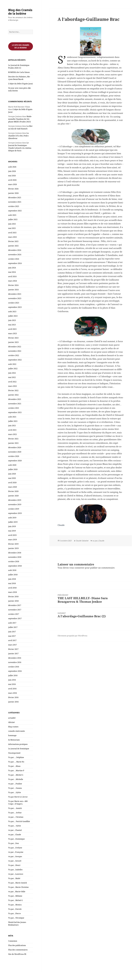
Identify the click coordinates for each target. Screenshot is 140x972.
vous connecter (76, 567)
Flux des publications (17, 945)
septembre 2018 (15, 566)
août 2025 (12, 215)
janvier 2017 (13, 653)
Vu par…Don (13, 843)
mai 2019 (12, 531)
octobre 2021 (13, 408)
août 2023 (12, 311)
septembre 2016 (15, 671)
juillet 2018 (13, 574)
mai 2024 (12, 272)
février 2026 (13, 189)
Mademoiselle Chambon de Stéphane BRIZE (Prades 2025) (20, 119)
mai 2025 (12, 228)
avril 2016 (12, 688)
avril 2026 (12, 180)
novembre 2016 (14, 662)
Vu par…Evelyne (15, 847)
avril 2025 (12, 232)
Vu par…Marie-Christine (18, 887)
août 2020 (12, 465)
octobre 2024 (13, 259)
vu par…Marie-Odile (16, 891)
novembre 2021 (14, 403)
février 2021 (13, 438)
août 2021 (12, 417)
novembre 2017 (14, 610)
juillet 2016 (13, 675)
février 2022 (13, 390)
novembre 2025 (14, 202)
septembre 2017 (15, 618)
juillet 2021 (13, 421)
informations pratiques (18, 744)
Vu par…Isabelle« (15, 869)
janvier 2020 (13, 495)
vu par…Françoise (15, 852)
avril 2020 (12, 482)
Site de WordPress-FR (17, 954)
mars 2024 (12, 281)
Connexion (12, 941)
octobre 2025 (13, 206)
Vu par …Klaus (14, 766)
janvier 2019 (13, 548)
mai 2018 (12, 583)
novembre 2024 (14, 254)
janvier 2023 (13, 342)
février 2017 (13, 649)
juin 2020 (12, 474)
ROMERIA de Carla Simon (19, 72)
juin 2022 (12, 373)
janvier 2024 (13, 289)
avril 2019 (12, 535)
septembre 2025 (15, 210)
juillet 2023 (13, 316)
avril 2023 (12, 329)
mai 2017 (12, 636)
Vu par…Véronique (16, 918)
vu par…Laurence (15, 874)
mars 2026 (12, 184)
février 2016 (13, 697)
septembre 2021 (15, 412)
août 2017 (12, 623)
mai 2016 (12, 684)
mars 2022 (12, 386)
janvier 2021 (13, 443)
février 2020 (13, 491)
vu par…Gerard (14, 861)
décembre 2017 (14, 605)
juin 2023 (12, 320)
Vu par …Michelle (15, 779)
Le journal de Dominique (18, 748)
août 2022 (12, 364)
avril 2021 (12, 430)
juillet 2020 (13, 469)
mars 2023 (12, 333)
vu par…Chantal (15, 830)
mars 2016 (12, 693)
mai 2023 (12, 324)
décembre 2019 (14, 500)
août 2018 (12, 570)
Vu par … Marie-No (16, 762)
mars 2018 (12, 592)
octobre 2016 (13, 667)
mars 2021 (12, 434)
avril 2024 (12, 276)
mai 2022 (12, 377)
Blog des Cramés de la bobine (20, 11)
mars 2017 (12, 645)
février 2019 (13, 544)
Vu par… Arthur (15, 812)
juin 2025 (12, 224)
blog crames (13, 726)
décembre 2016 (14, 658)
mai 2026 (12, 175)
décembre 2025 (14, 197)
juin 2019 (12, 526)
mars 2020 (12, 487)
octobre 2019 (13, 509)
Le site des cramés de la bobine (20, 46)
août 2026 (12, 167)
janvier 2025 (13, 246)
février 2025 (13, 241)
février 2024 (13, 285)
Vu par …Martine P (16, 770)
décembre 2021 (14, 399)
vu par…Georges (15, 856)
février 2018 (13, 596)
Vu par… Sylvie (14, 826)
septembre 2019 (15, 513)
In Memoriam (14, 740)
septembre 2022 (15, 360)
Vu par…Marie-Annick (17, 883)
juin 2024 (12, 267)
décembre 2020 (14, 447)
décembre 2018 (14, 552)
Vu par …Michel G (15, 775)
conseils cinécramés (16, 731)
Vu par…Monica (15, 904)
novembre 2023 (14, 298)
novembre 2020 (14, 452)
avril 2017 (12, 640)
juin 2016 (12, 680)
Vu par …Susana (15, 788)
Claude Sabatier (82, 540)
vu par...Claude (98, 540)
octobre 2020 (13, 456)
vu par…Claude (14, 834)
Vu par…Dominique (16, 839)
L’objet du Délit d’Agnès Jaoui (20, 83)
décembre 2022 (14, 346)
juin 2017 (12, 631)
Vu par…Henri (14, 865)
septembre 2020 (15, 460)
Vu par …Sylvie (14, 792)
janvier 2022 (13, 395)
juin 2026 (12, 171)
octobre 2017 (13, 614)
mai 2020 (12, 478)
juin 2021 (12, 425)
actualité (12, 718)
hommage (12, 735)
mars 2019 (12, 539)
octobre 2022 (13, 355)
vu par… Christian (15, 817)
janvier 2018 (13, 601)
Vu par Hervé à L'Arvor (18, 797)
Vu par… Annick (15, 808)
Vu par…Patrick (14, 909)
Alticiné (11, 722)
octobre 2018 (13, 561)
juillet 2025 (13, 219)
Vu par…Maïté (14, 878)
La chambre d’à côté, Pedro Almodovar (18, 136)
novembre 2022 (14, 351)
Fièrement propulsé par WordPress (72, 635)
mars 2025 (12, 237)
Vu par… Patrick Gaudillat (19, 821)
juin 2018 (12, 579)
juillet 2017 (13, 627)
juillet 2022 (13, 368)
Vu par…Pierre (14, 913)
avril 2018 (12, 588)
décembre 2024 (14, 250)
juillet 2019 (13, 522)
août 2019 (12, 517)
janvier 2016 (13, 702)
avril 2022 (12, 381)
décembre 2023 (14, 294)
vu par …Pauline (15, 783)
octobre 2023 (13, 303)
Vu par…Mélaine (15, 896)
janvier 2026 (13, 193)
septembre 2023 (15, 307)
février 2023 (13, 338)
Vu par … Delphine (16, 757)
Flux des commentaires (18, 950)
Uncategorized (14, 753)
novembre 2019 (14, 504)
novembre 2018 (14, 557)
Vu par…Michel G (15, 900)
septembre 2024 (15, 263)
